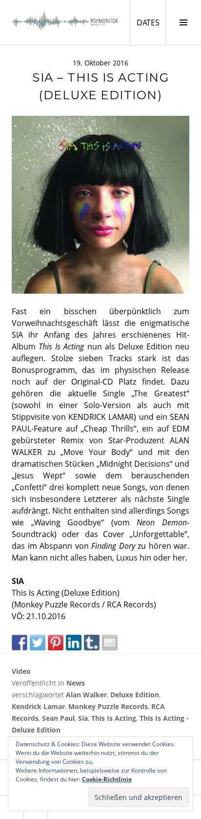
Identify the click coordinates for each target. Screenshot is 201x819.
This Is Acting (113, 718)
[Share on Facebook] (19, 642)
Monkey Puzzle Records (108, 706)
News (75, 683)
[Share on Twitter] (37, 642)
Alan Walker (86, 694)
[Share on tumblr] (92, 642)
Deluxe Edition (134, 694)
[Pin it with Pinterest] (55, 642)
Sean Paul (58, 718)
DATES (151, 22)
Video (21, 671)
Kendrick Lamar (38, 706)
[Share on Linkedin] (73, 642)
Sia (83, 718)
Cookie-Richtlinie (107, 779)
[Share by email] (110, 642)
